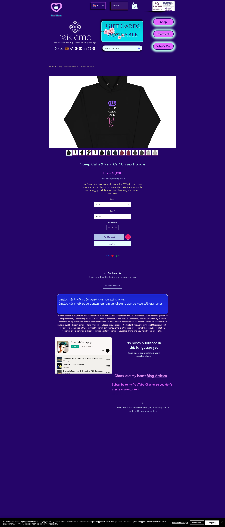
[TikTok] (72, 48)
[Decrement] (108, 227)
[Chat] (56, 48)
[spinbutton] (112, 227)
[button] (135, 5)
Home (52, 67)
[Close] (221, 522)
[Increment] (116, 227)
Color (112, 199)
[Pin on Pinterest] (112, 255)
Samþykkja (212, 522)
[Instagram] (89, 48)
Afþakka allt (197, 522)
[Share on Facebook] (107, 255)
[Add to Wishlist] (128, 237)
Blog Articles (157, 375)
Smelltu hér (66, 299)
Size (112, 211)
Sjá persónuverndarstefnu (47, 523)
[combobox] (112, 204)
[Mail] (61, 48)
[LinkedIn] (85, 48)
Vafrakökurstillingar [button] (180, 522)
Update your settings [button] (147, 411)
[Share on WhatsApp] (117, 255)
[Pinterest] (76, 48)
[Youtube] (80, 48)
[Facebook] (94, 48)
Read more (112, 193)
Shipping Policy (118, 178)
